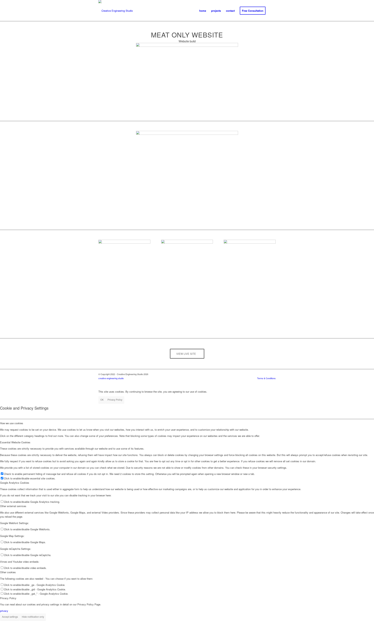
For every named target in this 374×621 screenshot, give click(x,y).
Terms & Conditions (266, 378)
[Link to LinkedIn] (261, 382)
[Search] (272, 10)
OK (102, 399)
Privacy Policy (115, 399)
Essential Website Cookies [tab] (15, 442)
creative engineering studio (111, 378)
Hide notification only (33, 616)
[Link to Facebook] (273, 382)
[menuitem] (203, 10)
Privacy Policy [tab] (8, 598)
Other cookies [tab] (8, 572)
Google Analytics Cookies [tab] (14, 482)
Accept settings (10, 616)
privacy (4, 611)
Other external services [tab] (13, 506)
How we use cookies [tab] (11, 423)
